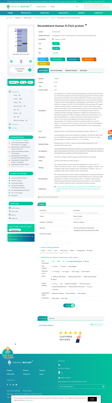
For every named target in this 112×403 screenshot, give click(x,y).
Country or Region (78, 222)
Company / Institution (46, 222)
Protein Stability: (44, 284)
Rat (15, 117)
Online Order (88, 59)
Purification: (45, 298)
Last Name (76, 210)
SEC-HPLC (64, 298)
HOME (10, 13)
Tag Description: (45, 262)
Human (16, 99)
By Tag (14, 128)
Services (25, 370)
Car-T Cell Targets (17, 193)
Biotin (72, 250)
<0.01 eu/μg (75, 271)
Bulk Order (72, 59)
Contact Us (26, 374)
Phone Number (77, 216)
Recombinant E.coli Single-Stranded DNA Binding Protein (20, 153)
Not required (86, 271)
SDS (22, 82)
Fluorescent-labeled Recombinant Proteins (18, 186)
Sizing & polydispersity (59, 286)
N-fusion (63, 266)
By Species (15, 92)
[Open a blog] (16, 384)
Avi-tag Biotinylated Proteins (20, 190)
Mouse (16, 102)
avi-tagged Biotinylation (74, 261)
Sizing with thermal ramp (76, 286)
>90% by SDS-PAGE (74, 276)
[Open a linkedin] (13, 384)
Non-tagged (72, 266)
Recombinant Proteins (41, 18)
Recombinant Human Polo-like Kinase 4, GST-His (20, 145)
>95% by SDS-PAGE (89, 276)
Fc (63, 261)
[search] (77, 7)
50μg (55, 43)
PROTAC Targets (16, 180)
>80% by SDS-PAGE (58, 276)
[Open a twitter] (10, 384)
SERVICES (44, 13)
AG (62, 284)
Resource (42, 370)
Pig (15, 109)
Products (9, 370)
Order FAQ (14, 211)
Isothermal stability (71, 284)
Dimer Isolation (70, 293)
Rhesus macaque (19, 120)
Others (53, 18)
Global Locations (66, 377)
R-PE (49, 250)
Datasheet (12, 82)
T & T (55, 284)
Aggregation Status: (46, 294)
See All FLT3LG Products (20, 70)
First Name (43, 210)
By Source (15, 124)
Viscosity (55, 289)
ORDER (81, 13)
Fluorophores (81, 250)
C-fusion (55, 266)
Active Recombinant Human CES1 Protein (20, 149)
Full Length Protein (17, 183)
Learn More (72, 1)
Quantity (42, 228)
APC (55, 250)
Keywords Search (41, 6)
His (53, 261)
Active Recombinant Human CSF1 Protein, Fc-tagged (20, 140)
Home (10, 18)
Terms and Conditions (13, 391)
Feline (15, 95)
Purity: (44, 276)
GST (58, 261)
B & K (89, 286)
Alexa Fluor (63, 250)
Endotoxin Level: (45, 272)
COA (29, 82)
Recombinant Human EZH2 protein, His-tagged (19, 158)
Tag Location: (44, 267)
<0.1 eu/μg (65, 271)
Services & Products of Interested (84, 228)
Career (41, 374)
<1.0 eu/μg (55, 271)
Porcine (16, 113)
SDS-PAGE (55, 298)
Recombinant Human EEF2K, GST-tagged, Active (20, 162)
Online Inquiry (15, 208)
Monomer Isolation (58, 293)
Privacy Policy (29, 400)
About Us (14, 218)
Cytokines (14, 195)
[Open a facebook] (7, 384)
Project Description (45, 234)
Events (13, 215)
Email (42, 216)
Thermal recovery (85, 284)
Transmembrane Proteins (19, 178)
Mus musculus (18, 106)
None (43, 250)
